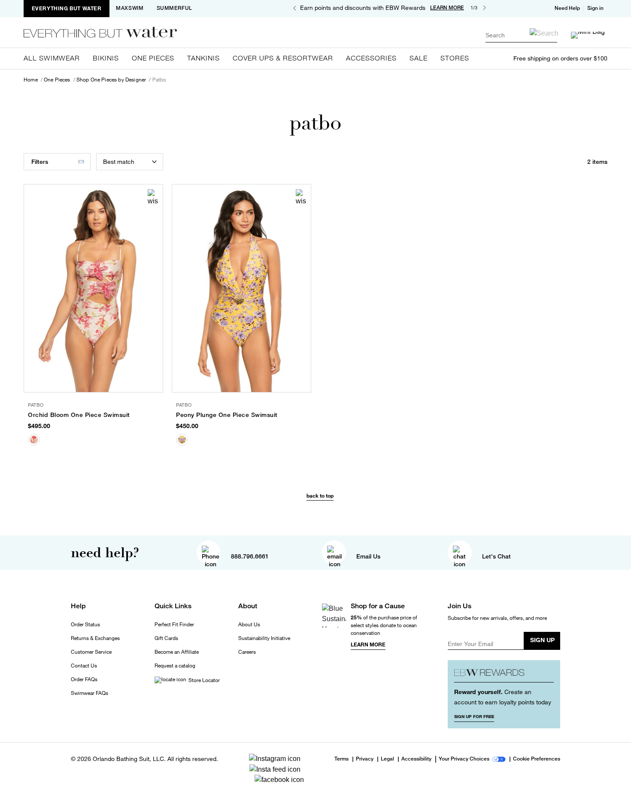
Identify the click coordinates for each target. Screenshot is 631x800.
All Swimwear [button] (52, 58)
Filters (39, 161)
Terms (341, 759)
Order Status (85, 625)
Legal (387, 759)
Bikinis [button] (106, 58)
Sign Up (542, 639)
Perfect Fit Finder (174, 625)
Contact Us (84, 666)
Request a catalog (175, 666)
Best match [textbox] (118, 161)
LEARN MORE (447, 8)
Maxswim (129, 8)
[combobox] (521, 34)
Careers (247, 652)
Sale (419, 58)
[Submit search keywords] (544, 33)
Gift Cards (166, 638)
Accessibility (416, 759)
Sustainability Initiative (264, 638)
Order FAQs (84, 679)
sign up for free (474, 716)
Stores (454, 58)
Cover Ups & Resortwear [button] (283, 58)
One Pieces (57, 80)
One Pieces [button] (153, 58)
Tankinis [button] (203, 58)
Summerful (174, 8)
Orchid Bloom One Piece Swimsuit (79, 414)
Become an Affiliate (177, 652)
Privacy (364, 759)
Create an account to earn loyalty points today (502, 697)
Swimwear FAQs (89, 693)
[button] (596, 8)
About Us (249, 625)
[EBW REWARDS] (504, 674)
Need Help (567, 8)
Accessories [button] (371, 58)
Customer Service (91, 652)
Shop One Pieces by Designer (111, 80)
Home (31, 80)
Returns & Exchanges (95, 638)
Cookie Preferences (536, 759)
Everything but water (67, 8)
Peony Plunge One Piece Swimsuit (227, 414)
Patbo (159, 80)
